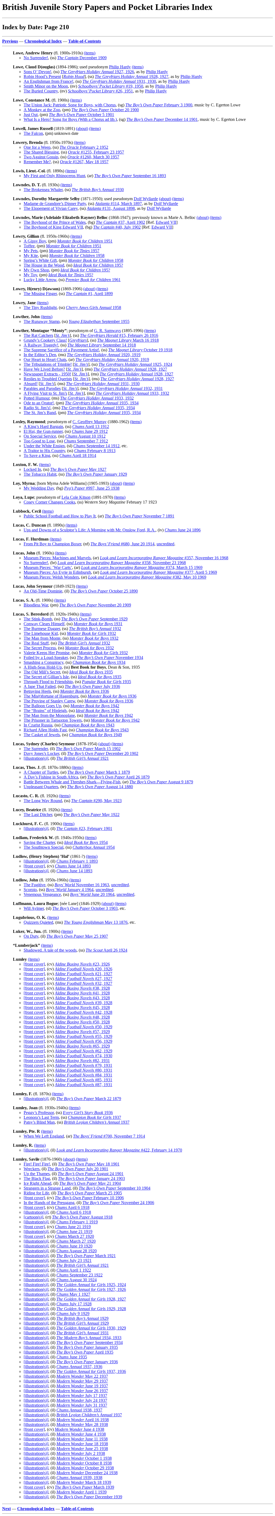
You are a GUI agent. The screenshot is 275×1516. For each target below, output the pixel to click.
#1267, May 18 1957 (84, 161)
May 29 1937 (82, 1381)
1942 (94, 705)
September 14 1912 (96, 446)
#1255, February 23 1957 (96, 152)
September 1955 (99, 321)
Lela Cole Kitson (76, 497)
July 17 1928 (74, 1304)
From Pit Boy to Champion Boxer (52, 544)
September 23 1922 (79, 1275)
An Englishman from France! (48, 81)
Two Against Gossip (41, 157)
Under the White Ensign (44, 446)
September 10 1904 (114, 1188)
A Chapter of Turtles (41, 772)
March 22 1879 (88, 1098)
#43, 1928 (82, 998)
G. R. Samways (107, 330)
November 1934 (110, 657)
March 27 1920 (74, 1236)
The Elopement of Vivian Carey (51, 208)
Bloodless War (36, 605)
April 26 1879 (118, 777)
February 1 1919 (77, 1222)
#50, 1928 (82, 1022)
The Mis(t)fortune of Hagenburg (51, 696)
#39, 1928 (83, 1002)
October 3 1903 (85, 908)
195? (98, 265)
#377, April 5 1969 (158, 572)
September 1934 (89, 1342)
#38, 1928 (82, 988)
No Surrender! (36, 57)
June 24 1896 (183, 530)
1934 (99, 662)
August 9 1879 (161, 782)
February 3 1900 (158, 105)
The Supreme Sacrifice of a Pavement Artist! (61, 350)
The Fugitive (34, 884)
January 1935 (87, 1347)
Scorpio (30, 889)
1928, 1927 (131, 76)
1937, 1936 (79, 1366)
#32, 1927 (83, 983)
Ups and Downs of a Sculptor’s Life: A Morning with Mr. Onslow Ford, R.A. (89, 530)
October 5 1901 (81, 114)
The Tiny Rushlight (40, 307)
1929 (82, 1318)
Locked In (32, 469)
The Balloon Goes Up (42, 705)
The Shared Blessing (41, 152)
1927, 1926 (97, 71)
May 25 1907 (77, 936)
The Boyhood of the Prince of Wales (55, 222)
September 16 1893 (130, 175)
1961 (93, 279)
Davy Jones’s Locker (41, 753)
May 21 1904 (90, 1183)
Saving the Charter (39, 842)
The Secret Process (40, 648)
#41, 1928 (82, 993)
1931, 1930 (119, 81)
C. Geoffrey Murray (90, 421)
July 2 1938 (80, 1453)
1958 (76, 255)
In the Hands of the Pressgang (49, 1202)
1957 (74, 250)
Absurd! (31, 383)
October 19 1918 (140, 350)
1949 (95, 734)
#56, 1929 (83, 1041)
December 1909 (82, 57)
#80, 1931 (83, 1070)
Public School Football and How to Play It (60, 516)
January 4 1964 (69, 889)
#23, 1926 (82, 964)
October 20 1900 (105, 109)
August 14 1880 (100, 786)
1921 (82, 758)
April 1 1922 (73, 1270)
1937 (94, 1117)
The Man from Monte (42, 638)
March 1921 (86, 1255)
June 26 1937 (82, 1390)
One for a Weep (37, 147)
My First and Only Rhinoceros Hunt (54, 175)
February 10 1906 (89, 1197)
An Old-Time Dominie (43, 591)
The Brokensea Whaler (43, 189)
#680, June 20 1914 (122, 544)
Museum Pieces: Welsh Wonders (51, 577)
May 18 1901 (89, 1164)
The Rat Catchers (38, 335)
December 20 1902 (102, 753)
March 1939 (84, 1487)
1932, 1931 (126, 388)
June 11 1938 (82, 1439)
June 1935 (71, 1357)
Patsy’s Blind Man (39, 1122)
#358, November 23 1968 (121, 562)
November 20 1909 (95, 605)
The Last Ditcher (38, 814)
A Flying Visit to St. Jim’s (45, 393)
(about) (82, 128)
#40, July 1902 (117, 227)
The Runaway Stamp (42, 321)
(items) (89, 53)
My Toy (30, 275)
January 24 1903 (91, 1178)
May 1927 (78, 469)
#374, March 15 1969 (141, 567)
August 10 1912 (85, 436)
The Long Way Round (43, 800)
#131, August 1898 (111, 208)
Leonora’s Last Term (41, 1117)
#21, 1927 (83, 973)
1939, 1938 (79, 1477)
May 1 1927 (73, 1294)
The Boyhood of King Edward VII (53, 227)
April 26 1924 (106, 950)
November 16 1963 (82, 884)
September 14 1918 (101, 345)
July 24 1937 (81, 1400)
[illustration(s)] (36, 758)
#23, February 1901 (84, 828)
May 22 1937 (82, 1376)
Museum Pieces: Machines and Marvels (57, 558)
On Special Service (40, 436)
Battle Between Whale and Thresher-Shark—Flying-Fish (72, 782)
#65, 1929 (82, 1046)
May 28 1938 (82, 1424)
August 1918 (82, 1217)
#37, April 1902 (120, 222)
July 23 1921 (74, 1260)
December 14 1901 (162, 119)
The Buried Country (41, 91)
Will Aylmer (34, 908)
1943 (87, 725)
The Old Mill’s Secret (42, 672)
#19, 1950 (110, 86)
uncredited (165, 544)
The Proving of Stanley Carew (49, 701)
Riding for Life (36, 1193)
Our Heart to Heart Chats (45, 359)
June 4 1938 (79, 1429)
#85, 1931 (83, 1080)
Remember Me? (37, 161)
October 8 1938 (84, 1463)
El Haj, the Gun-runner (43, 431)
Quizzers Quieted (38, 922)
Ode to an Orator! (39, 403)
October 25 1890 (104, 591)
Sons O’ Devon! (37, 71)
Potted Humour (36, 398)
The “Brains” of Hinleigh (45, 710)
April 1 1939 (81, 1492)
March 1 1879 (98, 772)
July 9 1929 (72, 1313)
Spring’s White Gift (40, 260)
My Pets (31, 250)
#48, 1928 (82, 1017)
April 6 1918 (72, 1207)
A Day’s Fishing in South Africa (51, 777)
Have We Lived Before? (44, 369)
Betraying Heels (37, 691)
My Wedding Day (39, 488)
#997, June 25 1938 (92, 488)
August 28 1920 (76, 1251)
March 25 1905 (89, 1193)
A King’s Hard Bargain (43, 426)
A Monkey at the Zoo (42, 109)
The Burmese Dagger (42, 628)
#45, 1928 (82, 1007)
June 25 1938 (82, 1448)
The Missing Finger (40, 293)
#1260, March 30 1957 (93, 157)
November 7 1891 (139, 516)
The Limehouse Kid (41, 633)
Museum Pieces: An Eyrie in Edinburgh (57, 572)
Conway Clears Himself (44, 623)
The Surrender (36, 748)
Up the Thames (37, 1173)
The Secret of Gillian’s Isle (46, 677)
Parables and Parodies (42, 388)
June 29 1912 (90, 431)
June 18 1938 (82, 1443)
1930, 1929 (91, 1328)
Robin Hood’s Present (42, 76)
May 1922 (91, 814)
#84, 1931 (83, 1075)
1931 (98, 623)
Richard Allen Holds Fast (45, 730)
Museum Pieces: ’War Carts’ (48, 567)
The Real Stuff (36, 643)
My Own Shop (36, 270)
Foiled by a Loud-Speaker (46, 657)
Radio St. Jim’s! (37, 407)
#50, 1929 (83, 1027)
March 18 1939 (83, 1482)
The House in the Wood (44, 265)
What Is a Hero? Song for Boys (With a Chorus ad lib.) (70, 119)
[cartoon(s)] (33, 1217)
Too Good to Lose (39, 441)
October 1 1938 (84, 1458)
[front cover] (34, 866)
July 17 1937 (81, 1395)
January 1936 (87, 1361)
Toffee (29, 246)
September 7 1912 (86, 441)
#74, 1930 (83, 1055)
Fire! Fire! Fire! (37, 1164)
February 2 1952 (84, 147)
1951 (85, 241)
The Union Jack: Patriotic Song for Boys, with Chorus (70, 105)
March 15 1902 (88, 748)
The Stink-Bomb (38, 619)
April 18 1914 (77, 455)
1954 (86, 842)
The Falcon (33, 133)
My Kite (31, 255)
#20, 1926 (83, 969)
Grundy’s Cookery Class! (45, 340)
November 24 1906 (118, 1202)
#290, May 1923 (96, 800)
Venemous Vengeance (42, 894)
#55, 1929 (83, 1036)
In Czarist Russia (38, 725)
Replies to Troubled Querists (48, 379)
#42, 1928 (83, 1012)
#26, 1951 (100, 91)
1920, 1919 (103, 354)
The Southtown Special (43, 847)
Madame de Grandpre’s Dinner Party (55, 203)
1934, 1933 (88, 1337)
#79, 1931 (83, 1065)
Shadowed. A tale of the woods (50, 950)
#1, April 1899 (89, 293)
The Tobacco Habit (40, 474)
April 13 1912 (90, 426)
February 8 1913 (94, 450)
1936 (84, 691)
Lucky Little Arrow (40, 279)
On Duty (31, 936)
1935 (91, 672)
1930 (98, 189)
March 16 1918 (128, 340)
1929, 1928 (91, 1308)
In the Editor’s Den (40, 354)
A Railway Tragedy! (41, 345)
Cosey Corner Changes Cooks (49, 502)
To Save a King (37, 455)
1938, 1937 (79, 1410)
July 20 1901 (78, 1169)
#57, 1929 (82, 1031)
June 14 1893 (73, 866)
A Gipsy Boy (35, 241)
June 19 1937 (82, 1386)
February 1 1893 (77, 861)
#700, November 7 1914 (109, 1136)
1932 (95, 628)
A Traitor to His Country (44, 450)
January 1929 (96, 474)
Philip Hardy (120, 67)
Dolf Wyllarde (146, 198)
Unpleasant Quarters (41, 786)
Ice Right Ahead (37, 1183)
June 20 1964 (92, 894)
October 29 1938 (85, 1468)
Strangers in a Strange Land (47, 1188)
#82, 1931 (82, 1060)
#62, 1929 (83, 1051)
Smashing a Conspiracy (43, 662)
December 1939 (89, 1497)
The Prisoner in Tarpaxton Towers (53, 720)
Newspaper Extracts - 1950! (47, 374)
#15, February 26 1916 (119, 335)
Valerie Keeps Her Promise (47, 652)
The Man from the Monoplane (49, 715)
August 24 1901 (91, 1173)
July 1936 (92, 686)
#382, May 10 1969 (147, 577)
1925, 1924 (135, 364)
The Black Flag (37, 1178)
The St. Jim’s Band (40, 412)
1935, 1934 (102, 403)
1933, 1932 (132, 393)
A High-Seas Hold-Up (43, 667)
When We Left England (44, 1136)
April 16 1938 (82, 1419)
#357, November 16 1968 (164, 558)
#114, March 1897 (118, 203)
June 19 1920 (74, 1246)
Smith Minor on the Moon (46, 86)
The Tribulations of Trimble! (48, 364)
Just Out (31, 114)
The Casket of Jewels (42, 734)
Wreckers (31, 1169)
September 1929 (94, 619)
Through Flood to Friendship (48, 681)
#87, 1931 (83, 1084)
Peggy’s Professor (39, 1112)
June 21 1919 (73, 1226)
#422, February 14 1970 (119, 1150)
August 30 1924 (76, 1279)
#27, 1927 (83, 978)
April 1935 (84, 1352)
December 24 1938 (87, 1472)
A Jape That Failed (40, 686)
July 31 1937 (81, 1405)
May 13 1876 (96, 922)
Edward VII (166, 222)
